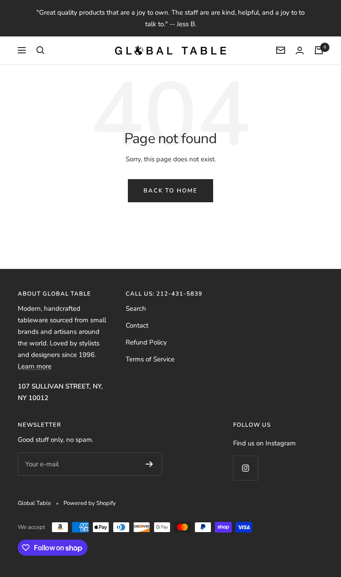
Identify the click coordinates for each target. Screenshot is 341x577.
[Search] (40, 50)
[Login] (300, 50)
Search (136, 308)
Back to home (170, 191)
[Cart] (318, 50)
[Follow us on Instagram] (245, 468)
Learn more (35, 366)
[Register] (149, 464)
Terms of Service (150, 359)
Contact (137, 325)
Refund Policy (146, 342)
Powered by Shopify (89, 503)
